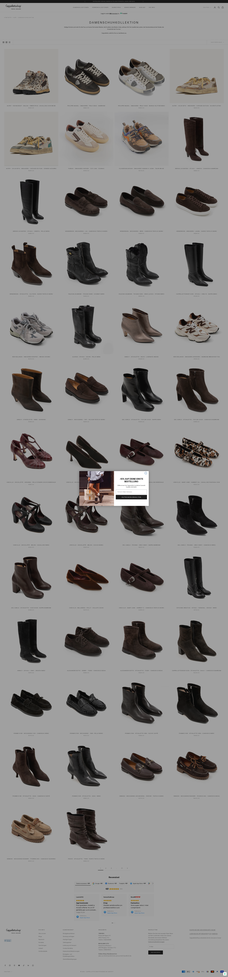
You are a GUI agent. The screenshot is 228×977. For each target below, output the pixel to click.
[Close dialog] (146, 473)
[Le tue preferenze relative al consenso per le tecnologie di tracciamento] (225, 974)
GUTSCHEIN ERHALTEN (131, 497)
